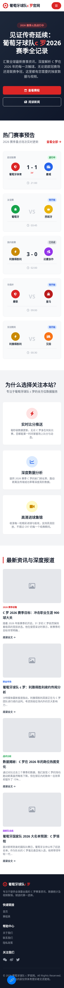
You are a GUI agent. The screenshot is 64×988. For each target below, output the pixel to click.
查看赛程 (34, 90)
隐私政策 (8, 942)
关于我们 (8, 932)
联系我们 (8, 937)
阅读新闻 (34, 102)
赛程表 (6, 916)
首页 (5, 911)
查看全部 (53, 142)
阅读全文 (8, 637)
